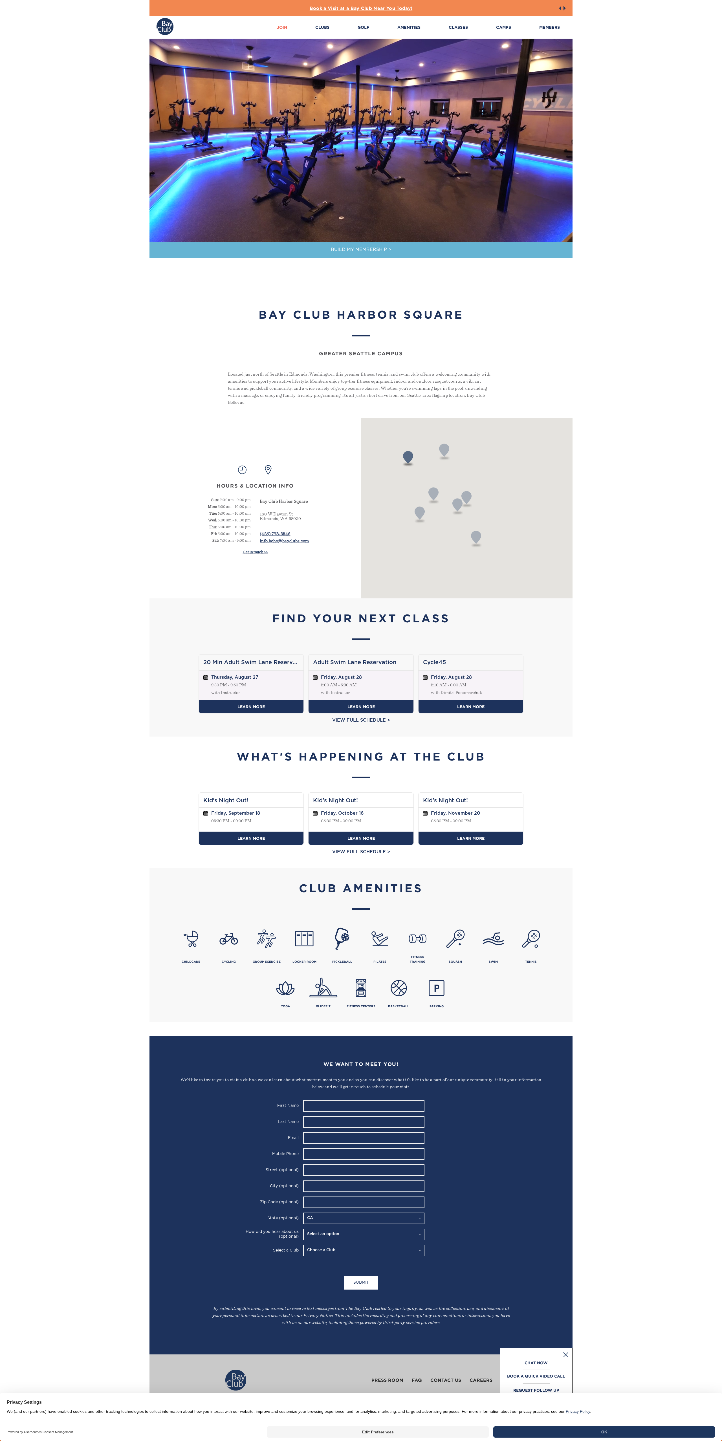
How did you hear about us (272, 1234)
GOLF (363, 27)
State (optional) (283, 1218)
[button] (560, 8)
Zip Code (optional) (279, 1202)
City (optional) (284, 1186)
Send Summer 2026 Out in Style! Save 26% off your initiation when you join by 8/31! (361, 8)
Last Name (288, 1122)
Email (293, 1138)
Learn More (251, 706)
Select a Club (286, 1250)
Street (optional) (282, 1170)
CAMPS (503, 27)
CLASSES (458, 27)
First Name (288, 1106)
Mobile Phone (285, 1154)
